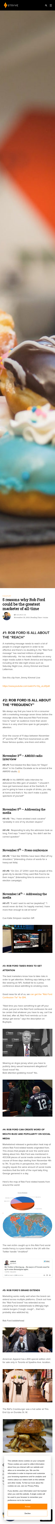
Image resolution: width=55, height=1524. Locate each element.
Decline (28, 1513)
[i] (19, 771)
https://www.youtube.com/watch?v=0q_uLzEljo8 (26, 686)
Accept (27, 1506)
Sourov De (21, 615)
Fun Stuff (7, 596)
